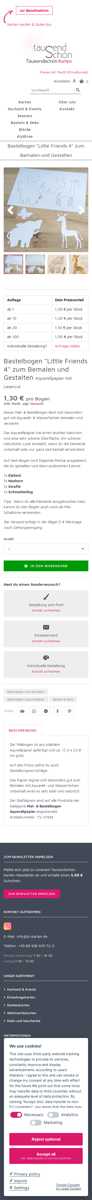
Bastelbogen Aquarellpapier (26, 699)
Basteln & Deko (63, 699)
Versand (36, 404)
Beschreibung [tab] (22, 730)
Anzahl (9, 539)
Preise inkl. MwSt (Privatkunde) (64, 72)
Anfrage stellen (67, 346)
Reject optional (46, 1139)
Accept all (46, 1156)
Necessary (33, 1114)
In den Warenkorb (48, 566)
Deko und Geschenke (23, 1021)
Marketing (53, 1122)
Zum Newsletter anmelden (31, 894)
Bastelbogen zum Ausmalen (25, 691)
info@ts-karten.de (32, 936)
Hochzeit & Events (21, 989)
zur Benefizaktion (34, 10)
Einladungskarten (21, 997)
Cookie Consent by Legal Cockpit (68, 1186)
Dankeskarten (18, 1005)
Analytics (69, 1114)
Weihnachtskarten (21, 1013)
